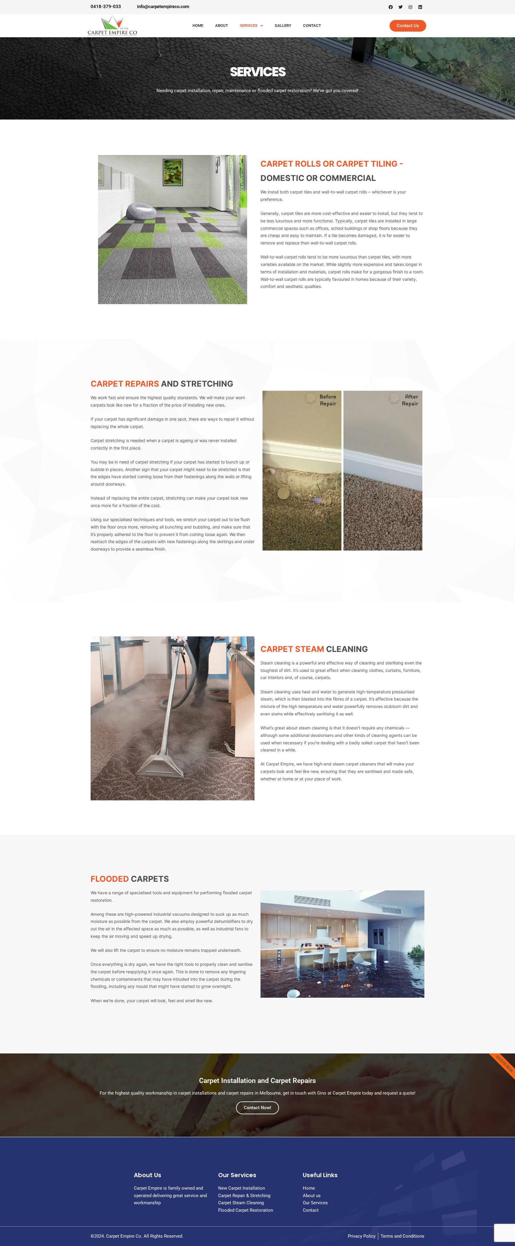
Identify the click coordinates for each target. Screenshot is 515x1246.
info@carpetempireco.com (163, 6)
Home (198, 25)
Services (249, 25)
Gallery (283, 25)
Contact (312, 25)
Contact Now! (257, 1107)
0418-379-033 (106, 6)
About (221, 25)
